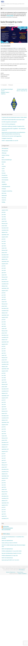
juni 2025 (4, 241)
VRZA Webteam (22, 569)
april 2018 (4, 433)
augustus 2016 (5, 478)
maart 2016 (4, 489)
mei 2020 (4, 377)
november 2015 (5, 498)
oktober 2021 (4, 339)
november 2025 (5, 230)
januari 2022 (4, 333)
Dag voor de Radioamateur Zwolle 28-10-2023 (11, 553)
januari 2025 (4, 252)
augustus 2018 (5, 424)
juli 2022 (3, 319)
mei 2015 (4, 511)
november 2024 (5, 257)
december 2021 (5, 335)
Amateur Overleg (5, 155)
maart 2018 (4, 435)
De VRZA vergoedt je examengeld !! (9, 121)
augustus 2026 (5, 210)
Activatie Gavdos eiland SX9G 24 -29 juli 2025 (22, 90)
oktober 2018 (4, 420)
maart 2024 (4, 275)
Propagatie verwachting (7, 138)
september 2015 (5, 502)
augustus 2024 (5, 263)
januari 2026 (4, 225)
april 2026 (4, 219)
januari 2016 (4, 494)
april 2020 (4, 380)
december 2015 (5, 496)
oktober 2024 (4, 259)
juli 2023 (3, 292)
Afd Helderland (5, 148)
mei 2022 (4, 324)
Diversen (4, 173)
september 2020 (5, 368)
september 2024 (5, 261)
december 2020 (5, 362)
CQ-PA (3, 168)
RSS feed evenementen (8, 528)
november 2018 (5, 418)
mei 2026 (4, 216)
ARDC (3, 157)
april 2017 (4, 460)
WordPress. (24, 573)
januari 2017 (4, 467)
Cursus (3, 170)
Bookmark (11, 85)
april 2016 (4, 487)
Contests (4, 166)
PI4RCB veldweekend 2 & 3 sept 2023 (10, 555)
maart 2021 (4, 355)
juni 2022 (4, 321)
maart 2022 (4, 328)
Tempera (19, 573)
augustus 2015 (5, 505)
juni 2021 (4, 348)
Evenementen (11, 24)
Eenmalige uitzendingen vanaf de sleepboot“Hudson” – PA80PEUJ (7, 92)
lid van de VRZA (10, 15)
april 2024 (4, 272)
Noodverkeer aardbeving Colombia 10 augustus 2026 (13, 126)
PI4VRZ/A (4, 188)
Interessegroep (5, 179)
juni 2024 (4, 268)
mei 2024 (4, 270)
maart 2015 (4, 516)
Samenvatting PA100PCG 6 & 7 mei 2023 (10, 560)
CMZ (3, 164)
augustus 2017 (5, 451)
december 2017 (5, 442)
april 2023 (4, 299)
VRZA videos (6, 534)
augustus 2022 (5, 317)
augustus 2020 (5, 371)
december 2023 (5, 281)
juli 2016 (3, 480)
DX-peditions (4, 175)
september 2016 (5, 476)
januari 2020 (4, 386)
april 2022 (4, 326)
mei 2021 (4, 351)
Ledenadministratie (6, 186)
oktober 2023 (4, 286)
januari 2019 (4, 413)
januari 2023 (4, 306)
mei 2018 (4, 431)
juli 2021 (3, 346)
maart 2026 (4, 221)
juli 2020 (3, 373)
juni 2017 (4, 456)
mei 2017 (4, 458)
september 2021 (5, 342)
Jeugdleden (4, 184)
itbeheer (3, 182)
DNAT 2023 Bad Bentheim (7, 557)
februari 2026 (4, 223)
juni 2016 (4, 482)
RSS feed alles (6, 526)
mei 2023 (4, 297)
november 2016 (5, 471)
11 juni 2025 (4, 24)
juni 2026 (4, 214)
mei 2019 (4, 404)
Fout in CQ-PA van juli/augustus (8, 124)
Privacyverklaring (20, 572)
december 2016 (5, 469)
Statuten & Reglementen (10, 572)
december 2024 (5, 254)
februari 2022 (4, 330)
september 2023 (5, 288)
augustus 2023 (5, 290)
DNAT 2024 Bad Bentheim (7, 548)
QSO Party (4, 193)
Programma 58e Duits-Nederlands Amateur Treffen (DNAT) (14, 117)
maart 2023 (4, 301)
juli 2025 (3, 239)
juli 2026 (3, 212)
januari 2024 (4, 279)
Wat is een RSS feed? (6, 529)
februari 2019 (4, 411)
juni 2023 (4, 295)
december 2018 (5, 415)
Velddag (3, 202)
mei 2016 (4, 485)
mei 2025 (4, 243)
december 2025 (5, 228)
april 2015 (4, 514)
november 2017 (5, 444)
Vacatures (4, 200)
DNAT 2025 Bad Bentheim (7, 540)
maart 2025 (4, 248)
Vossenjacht (4, 85)
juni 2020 (4, 375)
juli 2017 (3, 453)
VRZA (2, 2)
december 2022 (5, 308)
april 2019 (4, 406)
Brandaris (4, 162)
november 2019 (5, 391)
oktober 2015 (4, 500)
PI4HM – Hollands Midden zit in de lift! (10, 140)
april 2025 (4, 245)
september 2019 (5, 395)
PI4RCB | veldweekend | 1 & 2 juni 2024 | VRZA (11, 551)
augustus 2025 (5, 236)
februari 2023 (4, 304)
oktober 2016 (4, 473)
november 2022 (5, 310)
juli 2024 (3, 266)
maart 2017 (4, 462)
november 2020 (5, 364)
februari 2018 (4, 438)
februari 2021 (4, 357)
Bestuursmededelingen (7, 159)
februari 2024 (4, 277)
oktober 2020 (4, 366)
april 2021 (4, 353)
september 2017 (5, 449)
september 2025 (5, 234)
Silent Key (4, 197)
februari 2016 (4, 491)
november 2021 (5, 337)
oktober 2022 (4, 313)
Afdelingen (4, 153)
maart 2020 (4, 382)
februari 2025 (4, 250)
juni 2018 (4, 429)
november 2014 (5, 518)
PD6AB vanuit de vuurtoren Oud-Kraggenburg (11, 136)
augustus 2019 (5, 397)
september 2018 (5, 422)
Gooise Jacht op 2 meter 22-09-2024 (9, 542)
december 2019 (5, 388)
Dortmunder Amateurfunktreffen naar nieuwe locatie (13, 119)
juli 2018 (3, 426)
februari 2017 (4, 464)
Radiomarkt (4, 195)
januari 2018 (4, 440)
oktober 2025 (4, 232)
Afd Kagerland (5, 150)
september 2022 (5, 315)
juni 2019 (4, 402)
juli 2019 (3, 400)
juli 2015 (3, 507)
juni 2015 (4, 509)
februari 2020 (4, 384)
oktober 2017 (4, 447)
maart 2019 (4, 409)
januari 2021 (4, 359)
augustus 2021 (5, 344)
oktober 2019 (4, 393)
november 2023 (5, 283)
